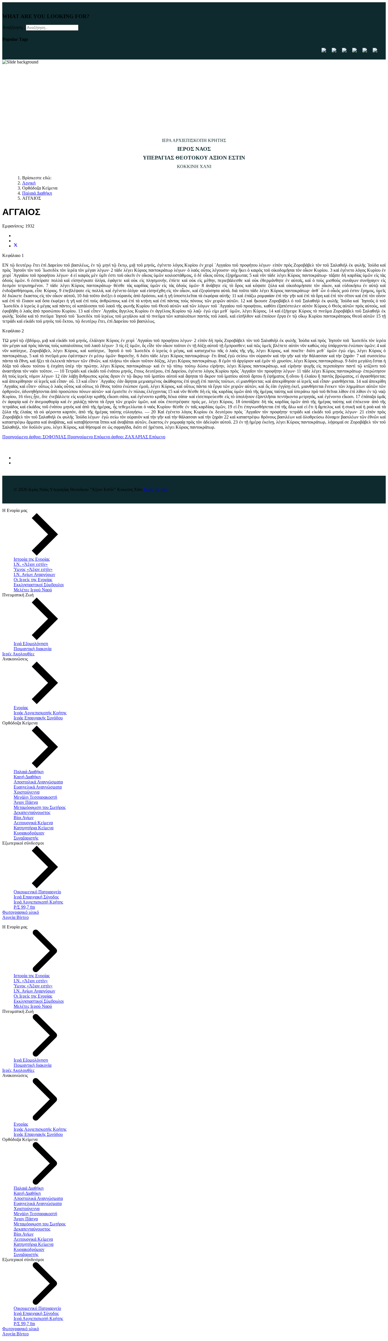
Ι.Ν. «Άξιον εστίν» (31, 564)
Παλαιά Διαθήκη (28, 771)
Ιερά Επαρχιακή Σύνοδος (36, 896)
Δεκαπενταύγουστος (32, 812)
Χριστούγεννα (26, 792)
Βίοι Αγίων (24, 817)
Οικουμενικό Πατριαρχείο (37, 891)
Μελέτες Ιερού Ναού (33, 589)
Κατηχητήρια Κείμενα (33, 827)
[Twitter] (16, 245)
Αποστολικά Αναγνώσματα (38, 781)
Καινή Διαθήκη (27, 776)
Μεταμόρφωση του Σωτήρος (40, 807)
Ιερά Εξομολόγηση (31, 643)
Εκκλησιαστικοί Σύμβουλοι (39, 584)
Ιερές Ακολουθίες (18, 653)
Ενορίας (21, 707)
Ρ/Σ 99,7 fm (24, 907)
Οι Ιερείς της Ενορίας (33, 579)
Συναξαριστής (26, 838)
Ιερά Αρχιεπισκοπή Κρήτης (38, 902)
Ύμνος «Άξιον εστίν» (33, 569)
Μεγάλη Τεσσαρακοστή (35, 797)
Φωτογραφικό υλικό (20, 912)
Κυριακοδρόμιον (29, 832)
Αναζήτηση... (14, 27)
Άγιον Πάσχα (26, 802)
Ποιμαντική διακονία (32, 648)
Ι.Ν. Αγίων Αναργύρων (34, 574)
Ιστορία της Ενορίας (32, 559)
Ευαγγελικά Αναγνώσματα (38, 787)
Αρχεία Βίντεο (15, 917)
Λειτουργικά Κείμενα (33, 822)
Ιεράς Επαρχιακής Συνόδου (38, 717)
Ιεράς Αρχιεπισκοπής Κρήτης (40, 712)
